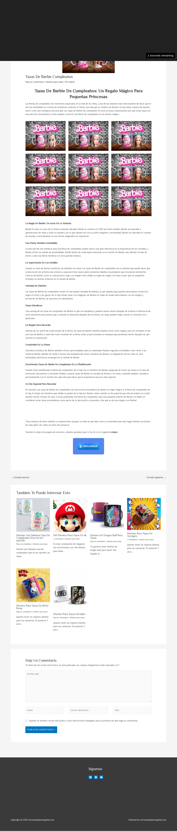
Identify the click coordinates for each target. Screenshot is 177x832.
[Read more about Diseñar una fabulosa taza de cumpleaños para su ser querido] (33, 515)
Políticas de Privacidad (143, 800)
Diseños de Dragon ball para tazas (106, 536)
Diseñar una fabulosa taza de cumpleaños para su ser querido (33, 538)
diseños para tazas (54, 81)
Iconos (134, 782)
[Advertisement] (87, 34)
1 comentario (58, 539)
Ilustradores (136, 774)
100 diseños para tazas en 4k (69, 535)
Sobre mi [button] (135, 792)
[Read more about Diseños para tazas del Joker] (70, 589)
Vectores (135, 785)
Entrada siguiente (156, 477)
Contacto (137, 803)
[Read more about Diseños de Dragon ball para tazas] (107, 515)
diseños (103, 272)
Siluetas (134, 778)
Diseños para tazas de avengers (140, 534)
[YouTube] (101, 777)
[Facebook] (90, 777)
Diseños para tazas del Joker (69, 614)
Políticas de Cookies (142, 796)
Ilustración (135, 771)
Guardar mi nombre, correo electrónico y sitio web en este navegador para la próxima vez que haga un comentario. (83, 720)
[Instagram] (96, 777)
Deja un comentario (34, 81)
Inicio (133, 767)
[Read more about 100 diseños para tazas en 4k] (70, 515)
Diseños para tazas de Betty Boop (32, 607)
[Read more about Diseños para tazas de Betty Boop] (33, 585)
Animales (135, 789)
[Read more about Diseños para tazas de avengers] (144, 514)
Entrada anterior (20, 477)
